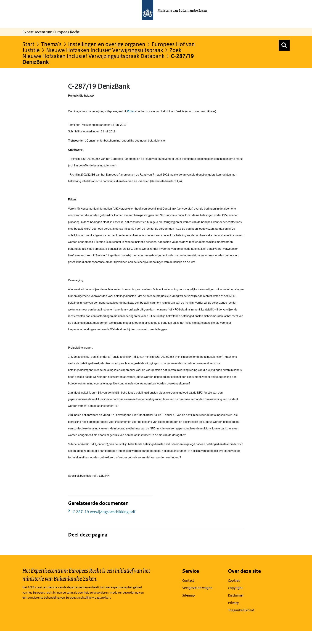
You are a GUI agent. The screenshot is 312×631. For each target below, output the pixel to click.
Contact (188, 580)
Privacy (233, 603)
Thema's (51, 44)
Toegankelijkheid (241, 610)
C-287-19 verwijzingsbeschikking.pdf (104, 511)
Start (28, 44)
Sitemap (188, 595)
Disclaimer (236, 595)
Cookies (234, 580)
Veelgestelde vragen (197, 588)
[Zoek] (284, 45)
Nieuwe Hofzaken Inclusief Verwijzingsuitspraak (104, 50)
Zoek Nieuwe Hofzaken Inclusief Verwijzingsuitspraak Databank (101, 53)
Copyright (235, 588)
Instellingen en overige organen (106, 44)
